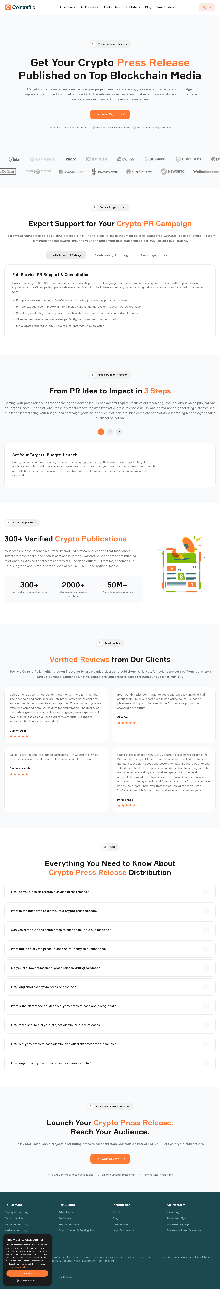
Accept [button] (27, 1273)
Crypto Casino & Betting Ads (76, 1230)
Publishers (133, 7)
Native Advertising (15, 1230)
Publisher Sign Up (178, 1224)
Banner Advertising (16, 1224)
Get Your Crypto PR (110, 114)
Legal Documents (123, 1230)
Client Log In (174, 1212)
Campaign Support (155, 255)
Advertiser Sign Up (178, 1218)
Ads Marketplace (68, 1224)
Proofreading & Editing (111, 255)
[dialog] (27, 1260)
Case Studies (165, 7)
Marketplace (112, 7)
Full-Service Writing (66, 255)
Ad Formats (88, 7)
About (116, 1212)
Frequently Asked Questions (184, 1230)
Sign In (206, 7)
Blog (148, 7)
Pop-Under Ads (13, 1218)
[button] (27, 1281)
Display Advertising (16, 1212)
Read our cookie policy (17, 1267)
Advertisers (67, 7)
